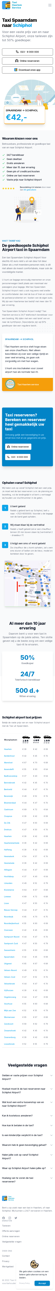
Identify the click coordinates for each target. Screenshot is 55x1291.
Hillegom (8, 870)
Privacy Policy (24, 1283)
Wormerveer (9, 1017)
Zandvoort (8, 1024)
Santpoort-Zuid (11, 943)
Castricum (8, 809)
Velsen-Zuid (9, 977)
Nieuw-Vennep (11, 910)
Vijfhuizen (8, 990)
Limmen (7, 896)
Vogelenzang (10, 997)
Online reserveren (20, 446)
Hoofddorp (9, 876)
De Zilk (7, 823)
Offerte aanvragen (11, 1231)
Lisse (6, 903)
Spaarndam (9, 957)
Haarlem (8, 749)
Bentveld (8, 789)
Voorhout (8, 1004)
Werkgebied (7, 1266)
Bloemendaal (10, 803)
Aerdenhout (9, 756)
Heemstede (9, 863)
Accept (42, 1283)
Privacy (5, 1261)
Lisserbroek (9, 1044)
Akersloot (8, 762)
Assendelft (9, 769)
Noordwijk (8, 917)
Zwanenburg (9, 1037)
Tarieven (6, 1225)
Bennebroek (9, 783)
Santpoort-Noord (11, 937)
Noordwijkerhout (11, 923)
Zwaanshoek (10, 1030)
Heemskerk (9, 856)
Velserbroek (9, 984)
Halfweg (8, 850)
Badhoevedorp (10, 776)
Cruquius (8, 816)
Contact (6, 1256)
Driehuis (8, 829)
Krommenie (9, 890)
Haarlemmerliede (11, 843)
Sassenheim (9, 950)
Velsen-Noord (10, 970)
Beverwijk (8, 796)
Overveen (8, 930)
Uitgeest (8, 963)
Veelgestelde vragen (11, 1241)
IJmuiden (8, 883)
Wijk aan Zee (10, 1010)
